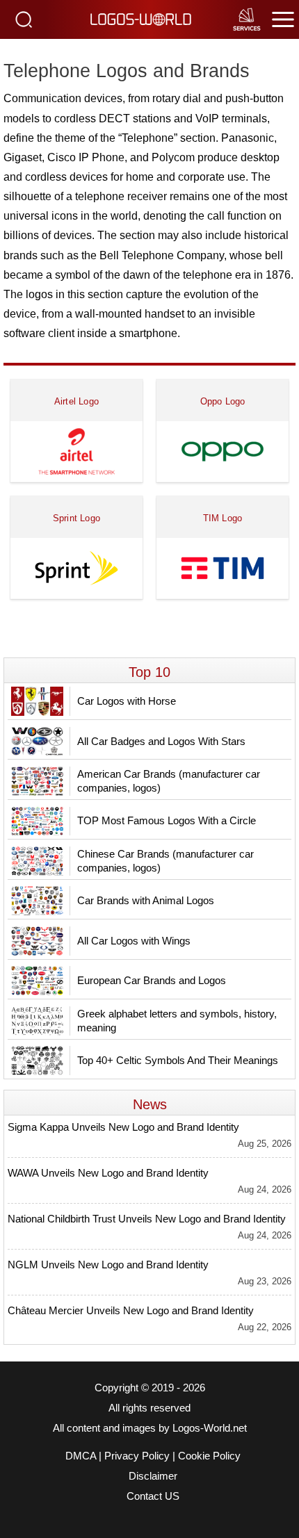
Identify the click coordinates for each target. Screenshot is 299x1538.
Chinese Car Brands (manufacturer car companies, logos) (165, 861)
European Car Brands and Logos (151, 980)
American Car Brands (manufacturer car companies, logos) (168, 781)
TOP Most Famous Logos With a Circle (166, 820)
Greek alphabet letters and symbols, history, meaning (177, 1020)
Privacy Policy (137, 1456)
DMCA (80, 1456)
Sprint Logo (76, 518)
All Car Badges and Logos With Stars (161, 741)
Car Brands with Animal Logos (145, 900)
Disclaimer (153, 1476)
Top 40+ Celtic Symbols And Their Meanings (177, 1060)
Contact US (153, 1496)
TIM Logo (223, 518)
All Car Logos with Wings (134, 941)
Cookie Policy (209, 1456)
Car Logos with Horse (126, 701)
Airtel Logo (76, 401)
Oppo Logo (222, 401)
